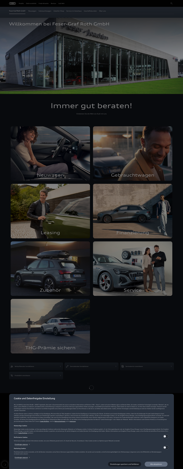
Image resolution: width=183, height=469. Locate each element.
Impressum (119, 425)
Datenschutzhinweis (109, 425)
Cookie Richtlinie (96, 425)
